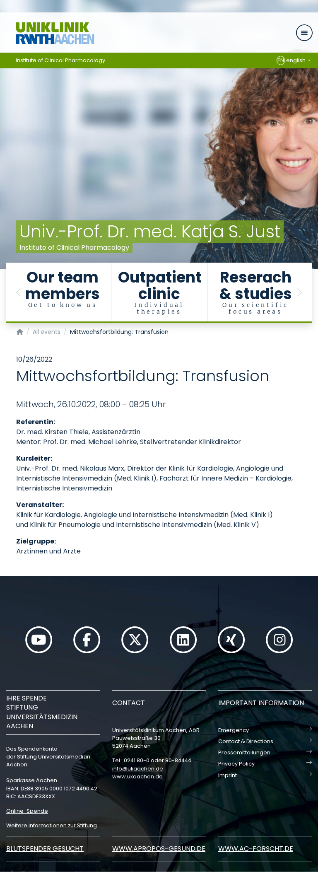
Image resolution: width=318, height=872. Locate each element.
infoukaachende (137, 768)
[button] (18, 293)
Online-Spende (27, 810)
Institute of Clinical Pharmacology (60, 60)
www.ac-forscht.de (255, 848)
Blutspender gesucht (45, 848)
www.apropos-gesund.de (158, 848)
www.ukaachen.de (137, 776)
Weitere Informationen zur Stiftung (51, 825)
